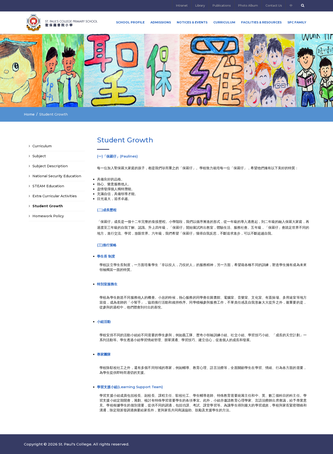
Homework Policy (48, 216)
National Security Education (56, 176)
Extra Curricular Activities (54, 196)
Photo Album (248, 5)
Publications (222, 5)
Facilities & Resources (261, 22)
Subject (39, 156)
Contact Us (273, 5)
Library (200, 5)
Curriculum (224, 22)
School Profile (130, 22)
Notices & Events (192, 22)
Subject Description (50, 166)
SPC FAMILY (296, 22)
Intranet (182, 5)
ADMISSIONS (160, 22)
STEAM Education (48, 186)
